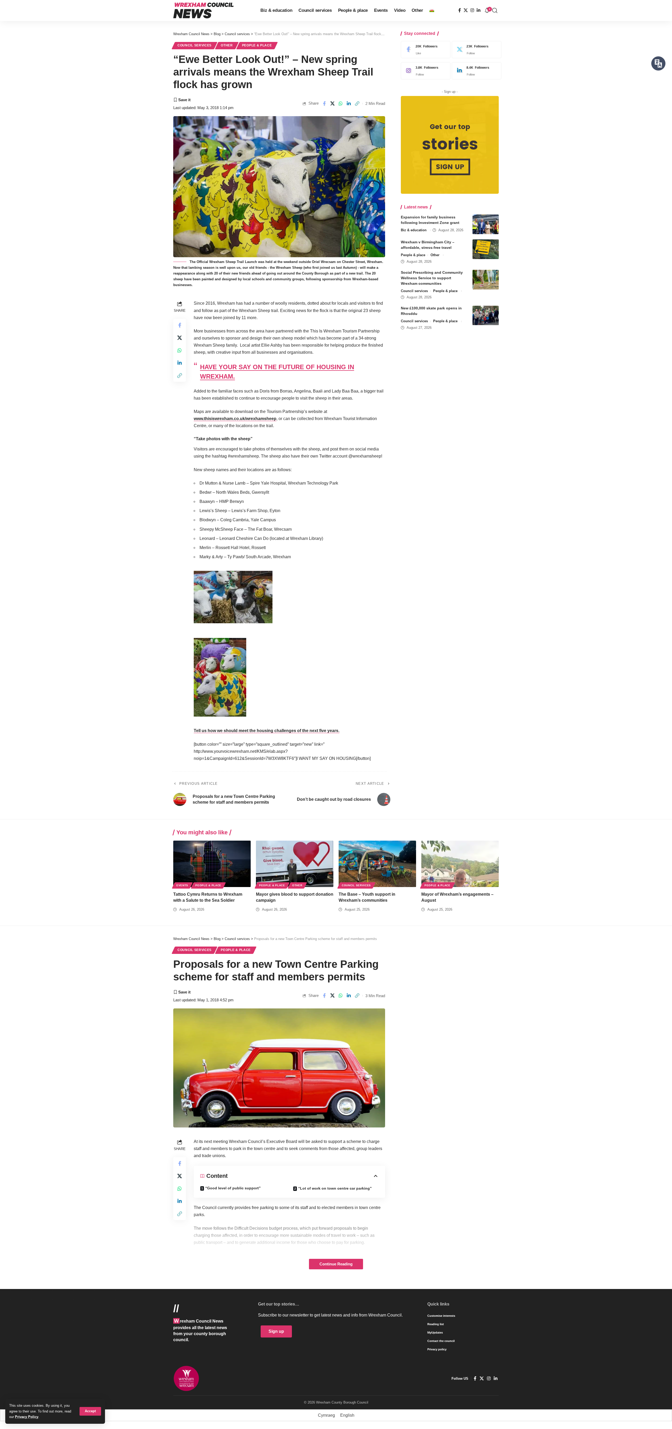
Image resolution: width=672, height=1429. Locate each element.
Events (182, 885)
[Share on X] (332, 103)
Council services (194, 45)
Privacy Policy (26, 1417)
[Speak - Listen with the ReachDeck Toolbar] (658, 63)
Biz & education (414, 230)
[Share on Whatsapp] (340, 103)
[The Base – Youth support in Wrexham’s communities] (377, 864)
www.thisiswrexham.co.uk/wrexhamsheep (235, 418)
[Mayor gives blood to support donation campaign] (294, 864)
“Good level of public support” (233, 1188)
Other (227, 45)
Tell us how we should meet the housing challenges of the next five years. (266, 730)
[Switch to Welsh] (431, 10)
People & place (257, 45)
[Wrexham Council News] (203, 10)
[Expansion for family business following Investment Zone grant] (485, 224)
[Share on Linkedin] (349, 103)
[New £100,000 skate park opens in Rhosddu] (485, 315)
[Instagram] (472, 10)
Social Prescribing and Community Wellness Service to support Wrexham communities (432, 278)
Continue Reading (336, 1264)
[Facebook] (459, 10)
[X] (465, 10)
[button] (90, 1411)
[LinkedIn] (478, 10)
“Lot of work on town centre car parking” (335, 1188)
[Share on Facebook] (324, 103)
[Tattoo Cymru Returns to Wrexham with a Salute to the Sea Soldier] (212, 864)
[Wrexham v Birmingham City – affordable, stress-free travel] (485, 249)
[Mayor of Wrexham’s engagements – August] (460, 864)
